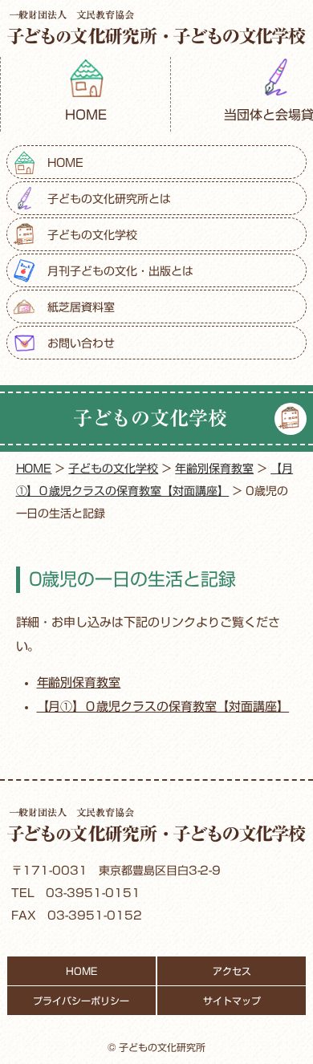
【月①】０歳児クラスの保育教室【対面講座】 (163, 707)
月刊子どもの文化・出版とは (120, 271)
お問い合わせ (81, 343)
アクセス (232, 971)
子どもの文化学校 (92, 235)
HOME (86, 114)
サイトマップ (232, 1000)
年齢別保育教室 (79, 682)
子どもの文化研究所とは (109, 199)
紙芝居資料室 (81, 307)
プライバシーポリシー (81, 1000)
